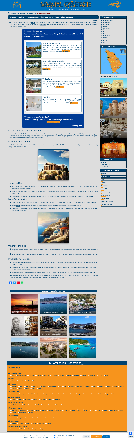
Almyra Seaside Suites (51, 43)
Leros (72, 394)
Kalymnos (38, 394)
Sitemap (105, 166)
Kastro (105, 32)
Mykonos (101, 386)
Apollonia (43, 24)
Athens (14, 370)
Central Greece (105, 176)
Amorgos (14, 386)
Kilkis (79, 410)
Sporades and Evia (106, 204)
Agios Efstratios (16, 405)
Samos (64, 405)
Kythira (35, 399)
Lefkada (42, 399)
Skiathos (27, 429)
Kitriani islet (53, 136)
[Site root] (17, 4)
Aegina (14, 423)
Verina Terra (47, 79)
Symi (107, 394)
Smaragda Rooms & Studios (53, 61)
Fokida (39, 375)
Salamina (41, 423)
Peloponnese (105, 198)
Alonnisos (14, 429)
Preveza (84, 375)
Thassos (14, 412)
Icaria (37, 405)
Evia (21, 429)
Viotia (106, 375)
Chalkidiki (23, 410)
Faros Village (45, 136)
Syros (33, 388)
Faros (105, 26)
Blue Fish (46, 97)
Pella (92, 410)
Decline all (86, 436)
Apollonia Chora (71, 136)
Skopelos (35, 429)
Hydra (28, 423)
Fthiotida (46, 375)
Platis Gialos (107, 36)
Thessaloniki (22, 412)
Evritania (31, 375)
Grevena (50, 410)
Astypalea (23, 394)
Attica (20, 370)
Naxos (109, 386)
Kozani (86, 410)
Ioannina (54, 375)
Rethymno (36, 381)
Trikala (100, 375)
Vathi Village (62, 136)
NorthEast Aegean (16, 402)
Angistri (20, 423)
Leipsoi (66, 394)
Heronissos (106, 28)
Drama (30, 410)
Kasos (54, 394)
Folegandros (52, 386)
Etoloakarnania (21, 375)
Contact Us (106, 164)
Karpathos (47, 394)
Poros (34, 423)
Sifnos (31, 13)
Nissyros (86, 394)
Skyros (43, 429)
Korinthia (41, 418)
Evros (37, 410)
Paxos (49, 399)
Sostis (18, 205)
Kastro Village (91, 136)
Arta (13, 375)
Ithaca (20, 399)
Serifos (14, 388)
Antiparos (35, 386)
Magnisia (76, 375)
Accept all (106, 436)
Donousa (43, 386)
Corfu (13, 399)
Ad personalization (60, 435)
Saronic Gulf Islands (107, 201)
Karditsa (61, 375)
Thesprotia (92, 375)
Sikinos (27, 388)
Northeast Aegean (106, 192)
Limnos (51, 405)
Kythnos (87, 386)
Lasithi (28, 381)
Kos (60, 394)
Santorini (122, 386)
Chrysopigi (72, 134)
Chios (25, 405)
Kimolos (71, 386)
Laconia (49, 418)
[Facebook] (10, 283)
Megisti (79, 394)
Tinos (39, 388)
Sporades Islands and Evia (19, 426)
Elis (35, 418)
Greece (13, 13)
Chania (14, 381)
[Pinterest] (18, 283)
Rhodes (101, 394)
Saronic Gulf (14, 421)
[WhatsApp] (22, 283)
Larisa (69, 375)
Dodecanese (104, 186)
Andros (28, 386)
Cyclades (22, 13)
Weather (106, 43)
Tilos (113, 394)
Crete (102, 179)
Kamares (106, 30)
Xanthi (31, 412)
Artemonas (106, 22)
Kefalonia (27, 399)
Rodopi (105, 410)
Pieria (98, 410)
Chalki (31, 394)
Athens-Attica (105, 173)
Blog (63, 291)
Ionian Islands (105, 189)
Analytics (57, 438)
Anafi (21, 386)
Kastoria (66, 410)
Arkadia (28, 418)
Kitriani (105, 34)
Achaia (14, 418)
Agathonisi (15, 394)
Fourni (31, 405)
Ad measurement (72, 435)
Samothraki (113, 410)
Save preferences (96, 436)
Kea (65, 386)
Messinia (56, 418)
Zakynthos (57, 399)
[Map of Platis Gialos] (113, 61)
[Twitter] (14, 283)
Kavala (73, 410)
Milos (94, 386)
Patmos (94, 394)
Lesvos (44, 405)
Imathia (58, 410)
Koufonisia (79, 386)
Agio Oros (14, 410)
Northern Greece (106, 195)
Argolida (20, 418)
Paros (115, 386)
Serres (121, 410)
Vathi (105, 38)
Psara (57, 405)
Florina (43, 410)
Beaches (105, 41)
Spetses (49, 423)
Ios (60, 386)
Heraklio (20, 381)
